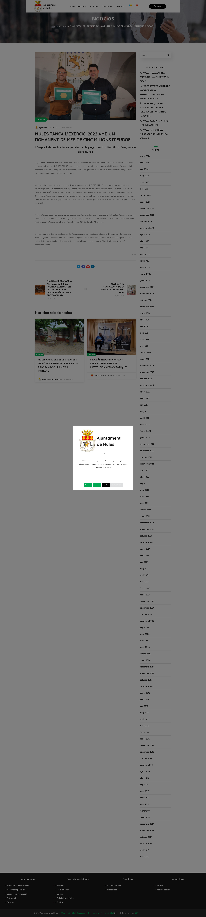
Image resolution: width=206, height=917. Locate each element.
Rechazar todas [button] (116, 485)
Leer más (88, 485)
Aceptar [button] (96, 485)
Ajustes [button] (105, 485)
